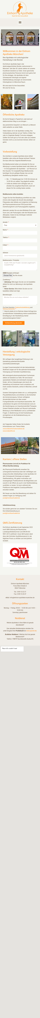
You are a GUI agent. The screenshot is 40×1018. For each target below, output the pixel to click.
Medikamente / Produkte (11, 260)
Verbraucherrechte (9, 309)
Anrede (5, 222)
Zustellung (6, 279)
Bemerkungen (7, 295)
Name (5, 230)
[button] (20, 22)
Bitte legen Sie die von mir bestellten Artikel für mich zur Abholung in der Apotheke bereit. (19, 284)
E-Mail (5, 245)
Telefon (5, 237)
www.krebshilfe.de (9, 431)
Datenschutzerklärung (22, 307)
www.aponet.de (31, 631)
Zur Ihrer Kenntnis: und (17, 308)
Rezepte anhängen (11, 273)
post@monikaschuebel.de (11, 498)
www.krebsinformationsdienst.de (13, 429)
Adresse (5, 253)
